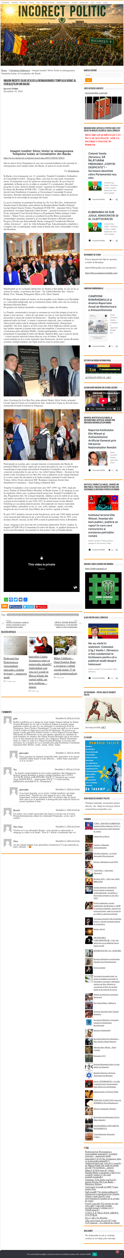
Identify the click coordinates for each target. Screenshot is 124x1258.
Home (4, 70)
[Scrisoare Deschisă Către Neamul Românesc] (89, 1013)
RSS (87, 1148)
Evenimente (23, 2)
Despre (99, 2)
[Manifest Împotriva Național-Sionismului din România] (89, 1074)
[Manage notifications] (117, 1252)
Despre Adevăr (99, 929)
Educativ (31, 2)
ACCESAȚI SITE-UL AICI (98, 377)
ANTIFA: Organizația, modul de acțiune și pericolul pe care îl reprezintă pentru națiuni (17, 623)
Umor (38, 2)
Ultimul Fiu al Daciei (101, 836)
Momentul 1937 (100, 1056)
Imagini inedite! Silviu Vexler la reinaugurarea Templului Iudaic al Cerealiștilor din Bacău (43, 615)
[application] (103, 400)
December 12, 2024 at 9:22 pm (68, 840)
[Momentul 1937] (89, 1057)
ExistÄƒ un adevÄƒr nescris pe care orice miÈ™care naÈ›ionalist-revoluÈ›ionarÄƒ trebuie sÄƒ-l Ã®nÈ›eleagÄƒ (101, 1206)
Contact (105, 2)
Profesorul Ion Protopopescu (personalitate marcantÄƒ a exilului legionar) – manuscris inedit (101, 1154)
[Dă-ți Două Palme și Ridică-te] (89, 1005)
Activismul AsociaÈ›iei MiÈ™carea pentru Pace (101, 1188)
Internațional (5, 2)
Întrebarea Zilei (84, 2)
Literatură (74, 2)
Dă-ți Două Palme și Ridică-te (105, 1003)
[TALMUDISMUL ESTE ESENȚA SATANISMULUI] (89, 1127)
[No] (121, 1254)
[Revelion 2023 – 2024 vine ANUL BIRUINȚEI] (89, 880)
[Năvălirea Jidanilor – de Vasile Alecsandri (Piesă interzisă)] (89, 855)
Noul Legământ (99, 967)
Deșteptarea (73, 170)
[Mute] (114, 409)
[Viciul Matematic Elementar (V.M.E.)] (89, 1136)
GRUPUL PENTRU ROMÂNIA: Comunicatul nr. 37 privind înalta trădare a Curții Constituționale (65, 623)
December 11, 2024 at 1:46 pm (68, 752)
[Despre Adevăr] (89, 931)
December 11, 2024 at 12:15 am (67, 769)
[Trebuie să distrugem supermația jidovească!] (89, 996)
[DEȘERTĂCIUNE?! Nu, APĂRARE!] (89, 952)
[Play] (88, 409)
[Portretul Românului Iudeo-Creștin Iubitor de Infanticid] (89, 1066)
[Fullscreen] (118, 409)
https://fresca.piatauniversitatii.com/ (101, 272)
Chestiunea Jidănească (63, 2)
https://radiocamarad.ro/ (96, 568)
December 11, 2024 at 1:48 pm (68, 789)
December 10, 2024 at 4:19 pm (68, 718)
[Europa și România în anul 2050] (89, 863)
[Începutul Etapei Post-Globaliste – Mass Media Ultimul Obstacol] (89, 1040)
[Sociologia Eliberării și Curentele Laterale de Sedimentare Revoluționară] (89, 1022)
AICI (103, 727)
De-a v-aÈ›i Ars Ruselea (96, 1217)
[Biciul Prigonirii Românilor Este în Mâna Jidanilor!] (89, 1119)
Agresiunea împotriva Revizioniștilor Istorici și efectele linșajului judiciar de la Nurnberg (107, 921)
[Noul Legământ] (89, 969)
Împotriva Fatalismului (102, 1030)
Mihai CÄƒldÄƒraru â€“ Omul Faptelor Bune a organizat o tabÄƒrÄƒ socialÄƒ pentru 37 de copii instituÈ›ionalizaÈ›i (103, 1173)
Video (92, 2)
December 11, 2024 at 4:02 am (68, 809)
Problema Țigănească (48, 2)
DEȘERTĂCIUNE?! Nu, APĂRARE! (107, 950)
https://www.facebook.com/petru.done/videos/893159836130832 (34, 157)
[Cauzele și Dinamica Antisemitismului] (89, 846)
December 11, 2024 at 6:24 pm (68, 826)
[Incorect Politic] (62, 35)
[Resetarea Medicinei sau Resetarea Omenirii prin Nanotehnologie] (89, 961)
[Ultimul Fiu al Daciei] (89, 838)
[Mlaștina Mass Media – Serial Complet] (89, 1049)
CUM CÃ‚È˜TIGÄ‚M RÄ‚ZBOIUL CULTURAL (102, 1213)
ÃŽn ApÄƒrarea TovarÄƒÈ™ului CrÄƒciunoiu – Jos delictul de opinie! (102, 1221)
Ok (95, 1254)
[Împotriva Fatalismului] (89, 1032)
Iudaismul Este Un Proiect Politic (106, 1091)
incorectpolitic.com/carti (96, 92)
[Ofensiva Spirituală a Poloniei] (89, 1110)
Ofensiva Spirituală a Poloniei (105, 1108)
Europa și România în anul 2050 (106, 862)
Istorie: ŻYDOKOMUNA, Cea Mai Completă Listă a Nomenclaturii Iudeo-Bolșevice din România (107, 1084)
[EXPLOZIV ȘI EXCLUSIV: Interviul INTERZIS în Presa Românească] (89, 1102)
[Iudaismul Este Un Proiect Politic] (89, 1093)
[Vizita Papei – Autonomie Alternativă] (89, 872)
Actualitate (14, 2)
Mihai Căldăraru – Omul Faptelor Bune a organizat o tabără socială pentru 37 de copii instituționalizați (65, 665)
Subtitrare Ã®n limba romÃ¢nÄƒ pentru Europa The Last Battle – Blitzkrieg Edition (100, 1182)
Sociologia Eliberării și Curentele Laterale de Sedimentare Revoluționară (106, 1022)
